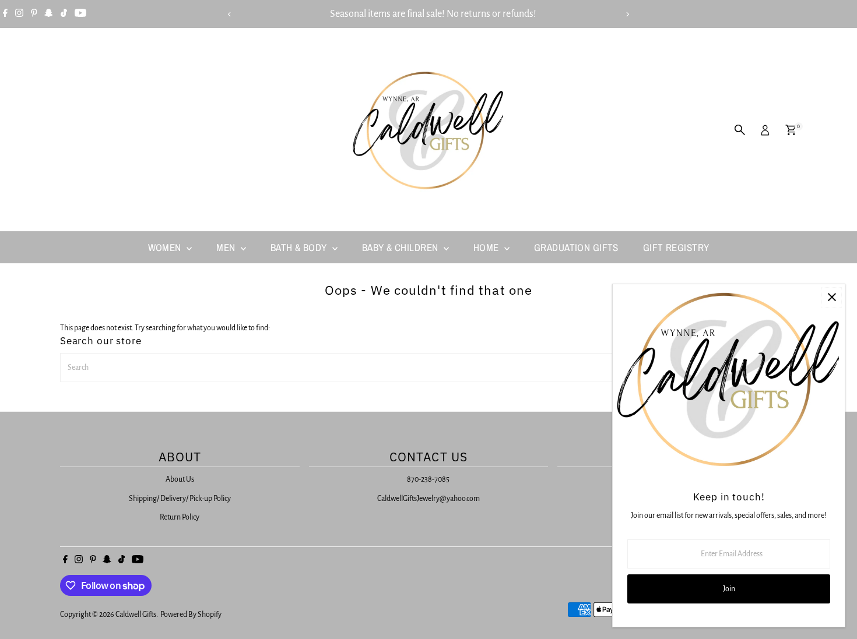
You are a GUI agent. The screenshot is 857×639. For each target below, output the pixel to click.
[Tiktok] (64, 14)
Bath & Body (300, 247)
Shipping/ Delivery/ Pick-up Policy (180, 499)
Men (227, 247)
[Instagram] (19, 14)
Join (729, 589)
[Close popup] (831, 297)
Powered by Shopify (191, 614)
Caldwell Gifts (135, 614)
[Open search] (740, 130)
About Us (180, 479)
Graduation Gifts (576, 247)
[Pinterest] (34, 14)
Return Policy (179, 517)
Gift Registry (676, 247)
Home (487, 247)
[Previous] (230, 14)
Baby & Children (401, 247)
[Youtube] (80, 14)
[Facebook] (5, 14)
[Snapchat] (48, 14)
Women (166, 247)
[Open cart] (791, 130)
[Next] (627, 14)
